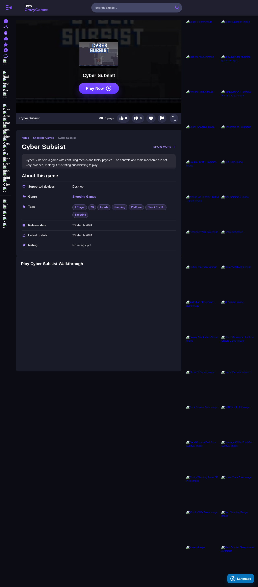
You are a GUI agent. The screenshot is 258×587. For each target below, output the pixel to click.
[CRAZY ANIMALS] (238, 282)
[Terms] (5, 213)
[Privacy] (5, 225)
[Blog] (5, 202)
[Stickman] (5, 134)
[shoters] (203, 562)
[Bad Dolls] (238, 177)
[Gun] (5, 148)
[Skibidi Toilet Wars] (203, 282)
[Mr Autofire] (238, 317)
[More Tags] (5, 189)
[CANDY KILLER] (238, 422)
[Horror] (5, 162)
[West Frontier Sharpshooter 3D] (238, 562)
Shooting (80, 214)
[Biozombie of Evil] (238, 142)
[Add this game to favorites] (151, 118)
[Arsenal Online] (203, 107)
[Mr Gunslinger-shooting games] (238, 72)
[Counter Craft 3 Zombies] (203, 177)
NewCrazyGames (31, 8)
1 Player (80, 207)
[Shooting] (5, 121)
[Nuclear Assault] (203, 72)
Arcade (104, 207)
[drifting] (5, 176)
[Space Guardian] (238, 37)
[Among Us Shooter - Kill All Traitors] (203, 212)
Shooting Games (43, 137)
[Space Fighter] (203, 37)
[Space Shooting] (203, 142)
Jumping (119, 207)
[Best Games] (5, 32)
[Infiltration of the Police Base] (203, 317)
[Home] (5, 21)
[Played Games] (5, 50)
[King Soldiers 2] (238, 212)
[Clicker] (5, 182)
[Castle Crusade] (238, 387)
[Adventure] (5, 114)
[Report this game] (162, 118)
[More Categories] (5, 94)
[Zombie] (5, 128)
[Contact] (5, 207)
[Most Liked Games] (5, 38)
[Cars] (5, 141)
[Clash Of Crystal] (203, 387)
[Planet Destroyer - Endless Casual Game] (238, 352)
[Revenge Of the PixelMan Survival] (238, 457)
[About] (5, 219)
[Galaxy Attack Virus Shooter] (203, 352)
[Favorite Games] (5, 61)
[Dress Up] (5, 107)
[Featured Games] (5, 44)
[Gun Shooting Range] (238, 527)
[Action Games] (5, 81)
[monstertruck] (5, 169)
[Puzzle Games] (5, 88)
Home (25, 137)
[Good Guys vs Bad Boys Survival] (203, 457)
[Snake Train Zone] (238, 492)
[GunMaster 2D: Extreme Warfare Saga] (238, 107)
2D (92, 207)
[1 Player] (5, 155)
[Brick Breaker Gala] (203, 422)
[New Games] (5, 26)
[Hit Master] (238, 247)
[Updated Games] (5, 56)
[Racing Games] (5, 74)
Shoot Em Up (156, 207)
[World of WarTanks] (203, 527)
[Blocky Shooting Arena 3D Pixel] (203, 492)
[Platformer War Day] (203, 247)
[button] (174, 118)
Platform (136, 207)
